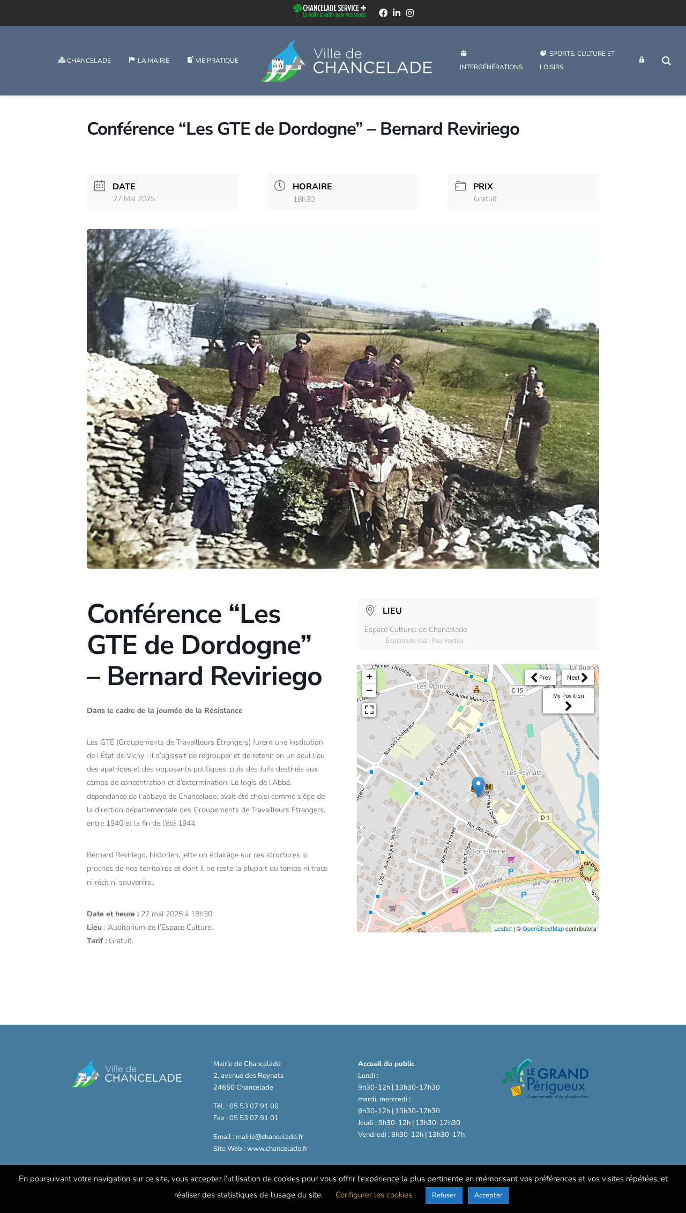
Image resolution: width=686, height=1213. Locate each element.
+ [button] (369, 676)
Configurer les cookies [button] (373, 1194)
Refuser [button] (444, 1195)
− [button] (369, 690)
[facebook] (383, 13)
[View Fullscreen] (369, 710)
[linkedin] (396, 13)
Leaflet (503, 928)
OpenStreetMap (543, 928)
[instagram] (410, 13)
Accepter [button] (488, 1195)
